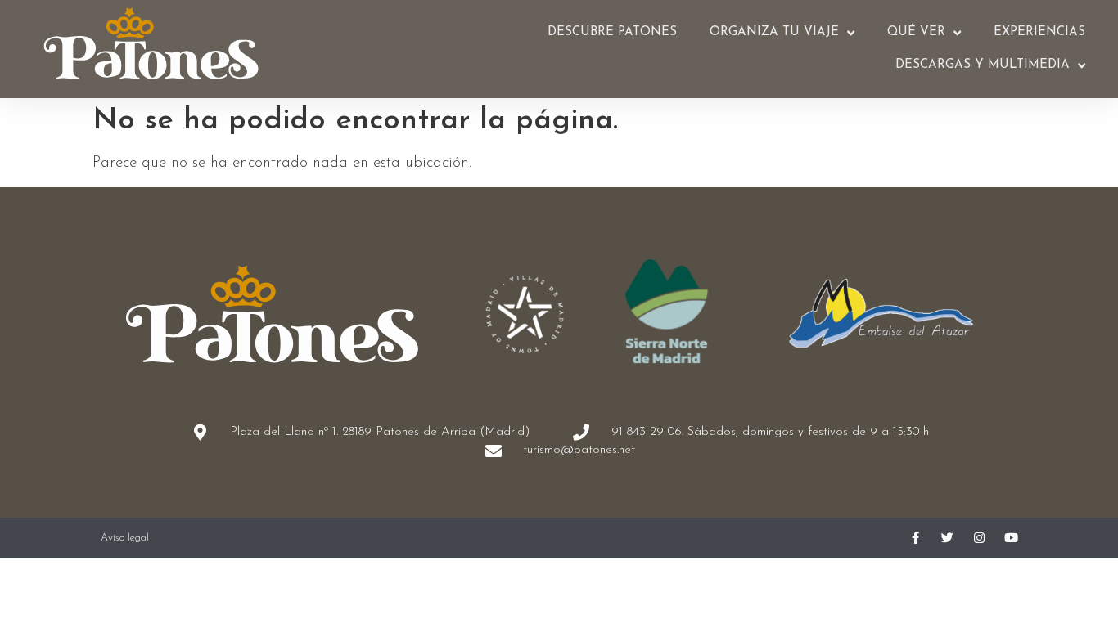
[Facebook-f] (915, 538)
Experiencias (1039, 32)
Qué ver (916, 32)
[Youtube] (1011, 538)
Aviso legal (125, 537)
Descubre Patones (612, 32)
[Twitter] (947, 538)
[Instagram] (979, 538)
